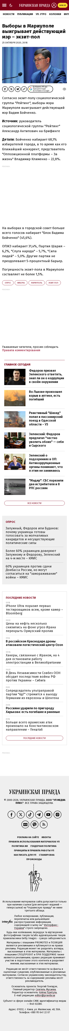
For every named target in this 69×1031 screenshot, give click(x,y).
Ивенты (46, 837)
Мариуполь (36, 283)
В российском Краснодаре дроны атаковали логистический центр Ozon (34, 643)
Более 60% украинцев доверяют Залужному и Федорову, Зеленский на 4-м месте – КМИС (33, 554)
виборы (21, 283)
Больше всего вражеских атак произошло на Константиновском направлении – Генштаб (32, 725)
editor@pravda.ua (45, 995)
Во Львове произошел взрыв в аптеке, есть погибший (45, 395)
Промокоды (34, 859)
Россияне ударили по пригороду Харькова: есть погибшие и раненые (33, 710)
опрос (8, 283)
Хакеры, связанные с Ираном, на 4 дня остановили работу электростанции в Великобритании (33, 658)
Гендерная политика (43, 846)
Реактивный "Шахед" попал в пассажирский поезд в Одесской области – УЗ (46, 418)
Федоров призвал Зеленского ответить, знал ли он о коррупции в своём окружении (46, 376)
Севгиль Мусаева (46, 989)
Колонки (55, 14)
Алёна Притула (48, 992)
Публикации (25, 14)
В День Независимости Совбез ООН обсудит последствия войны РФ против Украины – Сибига (33, 676)
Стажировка (46, 855)
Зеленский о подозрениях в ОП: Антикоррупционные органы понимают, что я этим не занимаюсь (46, 463)
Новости (8, 14)
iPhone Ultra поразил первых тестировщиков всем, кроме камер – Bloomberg (34, 609)
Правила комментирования (21, 350)
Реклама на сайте (28, 837)
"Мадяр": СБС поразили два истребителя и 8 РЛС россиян (46, 484)
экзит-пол (53, 283)
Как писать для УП (25, 855)
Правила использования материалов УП (34, 841)
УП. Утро (41, 14)
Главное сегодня (17, 364)
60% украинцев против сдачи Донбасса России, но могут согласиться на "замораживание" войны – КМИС (31, 571)
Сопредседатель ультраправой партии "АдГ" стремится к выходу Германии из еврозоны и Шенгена (32, 694)
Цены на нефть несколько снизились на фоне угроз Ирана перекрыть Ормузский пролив (31, 627)
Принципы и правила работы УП (34, 850)
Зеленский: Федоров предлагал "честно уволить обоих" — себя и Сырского (46, 440)
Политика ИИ (20, 846)
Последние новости (21, 597)
